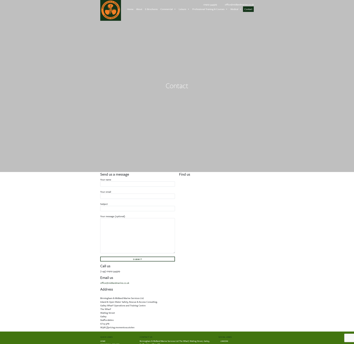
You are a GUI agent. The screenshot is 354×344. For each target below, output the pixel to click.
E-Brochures (151, 9)
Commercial (166, 9)
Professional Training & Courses (208, 9)
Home (130, 9)
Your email (105, 191)
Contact (248, 9)
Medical (234, 9)
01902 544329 (210, 4)
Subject (104, 204)
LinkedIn (224, 341)
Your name (105, 179)
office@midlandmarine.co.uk (239, 4)
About (139, 9)
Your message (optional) (112, 216)
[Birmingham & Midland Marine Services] (110, 10)
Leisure (182, 9)
